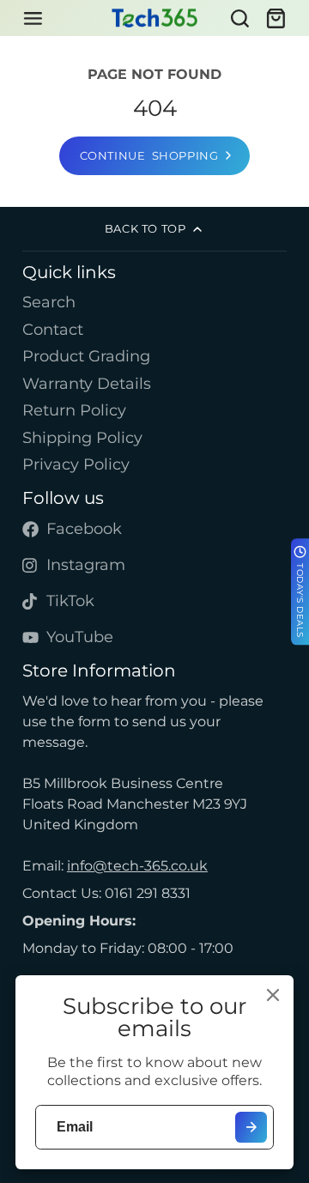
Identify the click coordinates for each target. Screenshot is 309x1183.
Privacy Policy (76, 464)
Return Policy (74, 410)
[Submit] (251, 1128)
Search (49, 302)
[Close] (273, 995)
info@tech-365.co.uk (137, 866)
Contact (52, 329)
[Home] (154, 18)
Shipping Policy (82, 437)
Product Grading (86, 356)
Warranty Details (86, 383)
